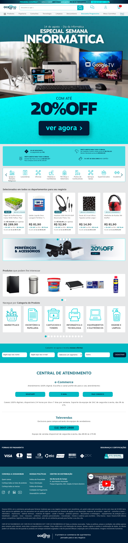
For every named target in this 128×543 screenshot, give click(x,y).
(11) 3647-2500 (64, 428)
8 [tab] (67, 336)
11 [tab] (76, 336)
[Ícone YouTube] (20, 493)
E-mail (64, 394)
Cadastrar (119, 355)
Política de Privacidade (37, 479)
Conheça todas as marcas (11, 486)
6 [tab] (61, 336)
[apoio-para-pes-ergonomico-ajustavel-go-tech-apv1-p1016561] (74, 284)
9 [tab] (70, 336)
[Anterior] (5, 285)
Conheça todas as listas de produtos (14, 483)
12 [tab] (79, 336)
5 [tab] (70, 239)
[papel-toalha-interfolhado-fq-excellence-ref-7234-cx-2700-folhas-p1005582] (95, 284)
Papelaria (22, 14)
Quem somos (6, 479)
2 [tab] (61, 239)
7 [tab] (64, 336)
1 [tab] (58, 239)
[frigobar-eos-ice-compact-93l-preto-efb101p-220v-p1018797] (13, 284)
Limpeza (59, 14)
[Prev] (6, 174)
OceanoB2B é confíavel (38, 493)
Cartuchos (34, 14)
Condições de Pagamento (38, 490)
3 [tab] (64, 239)
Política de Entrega (36, 486)
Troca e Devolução (36, 483)
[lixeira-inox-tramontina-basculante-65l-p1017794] (33, 284)
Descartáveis (72, 14)
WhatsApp (30, 394)
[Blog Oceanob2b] (122, 14)
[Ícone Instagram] (3, 493)
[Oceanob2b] (10, 7)
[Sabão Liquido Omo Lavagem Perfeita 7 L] (39, 203)
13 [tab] (82, 336)
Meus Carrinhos (109, 14)
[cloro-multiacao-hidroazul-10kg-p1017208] (54, 284)
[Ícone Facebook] (8, 493)
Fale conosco (98, 394)
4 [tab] (67, 239)
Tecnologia (47, 14)
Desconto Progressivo (90, 14)
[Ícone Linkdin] (14, 493)
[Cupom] (64, 2)
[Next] (122, 174)
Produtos (10, 14)
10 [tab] (73, 336)
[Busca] (80, 7)
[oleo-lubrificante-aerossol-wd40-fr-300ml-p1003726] (115, 284)
